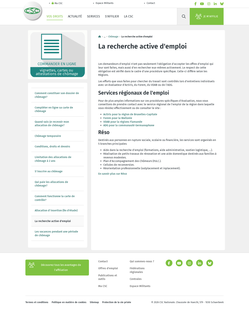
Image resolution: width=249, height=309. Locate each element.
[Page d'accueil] (99, 36)
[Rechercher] (183, 16)
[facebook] (195, 4)
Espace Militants (104, 3)
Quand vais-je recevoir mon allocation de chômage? (52, 123)
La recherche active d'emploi (53, 221)
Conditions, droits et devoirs (52, 146)
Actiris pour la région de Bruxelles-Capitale (130, 114)
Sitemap (94, 302)
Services (93, 16)
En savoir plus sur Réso (112, 173)
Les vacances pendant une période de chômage (56, 233)
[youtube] (202, 4)
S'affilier (112, 16)
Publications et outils (107, 277)
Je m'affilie (210, 16)
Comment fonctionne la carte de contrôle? (55, 198)
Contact (151, 3)
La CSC (128, 16)
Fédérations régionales (137, 270)
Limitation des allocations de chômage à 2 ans (53, 159)
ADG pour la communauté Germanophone (128, 125)
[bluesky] (222, 4)
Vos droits (55, 16)
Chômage (113, 36)
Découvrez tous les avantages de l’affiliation (61, 267)
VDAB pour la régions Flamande (122, 121)
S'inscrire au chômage (49, 171)
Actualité (75, 16)
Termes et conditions (36, 302)
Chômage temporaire (48, 136)
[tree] (57, 164)
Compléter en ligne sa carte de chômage (54, 109)
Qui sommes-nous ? (142, 261)
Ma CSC (59, 3)
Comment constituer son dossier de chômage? (57, 95)
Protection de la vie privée (116, 302)
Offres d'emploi (108, 268)
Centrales (136, 279)
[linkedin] (215, 4)
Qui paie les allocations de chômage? (51, 183)
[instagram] (209, 4)
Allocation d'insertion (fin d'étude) (56, 210)
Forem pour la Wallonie (117, 118)
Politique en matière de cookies (69, 302)
